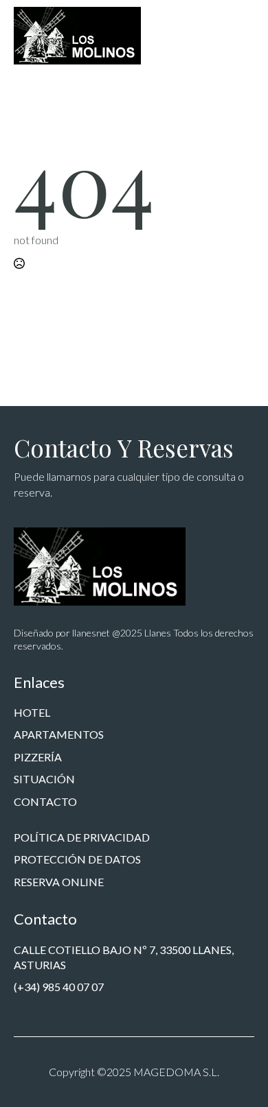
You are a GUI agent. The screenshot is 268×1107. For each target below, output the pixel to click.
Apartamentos (59, 734)
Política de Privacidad (82, 837)
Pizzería (38, 756)
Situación (44, 778)
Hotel (32, 712)
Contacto (45, 801)
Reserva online (59, 881)
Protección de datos (77, 859)
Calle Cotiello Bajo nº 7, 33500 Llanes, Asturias (124, 957)
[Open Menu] (243, 36)
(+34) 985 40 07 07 (59, 986)
